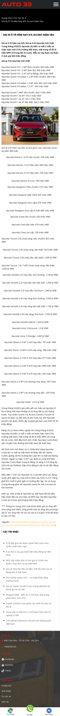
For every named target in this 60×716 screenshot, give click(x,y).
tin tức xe (19, 18)
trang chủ (6, 18)
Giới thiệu (6, 691)
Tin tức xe (6, 696)
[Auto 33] (17, 4)
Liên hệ (5, 701)
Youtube (9, 664)
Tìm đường (10, 714)
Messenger (49, 714)
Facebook (9, 659)
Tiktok (8, 670)
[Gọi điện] (29, 709)
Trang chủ (6, 685)
